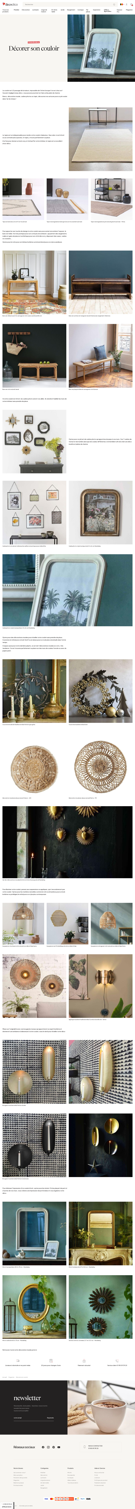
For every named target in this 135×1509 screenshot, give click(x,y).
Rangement (71, 10)
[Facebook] (43, 1448)
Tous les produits (73, 1483)
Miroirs (70, 1472)
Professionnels (18, 1485)
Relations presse (19, 1483)
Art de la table (54, 11)
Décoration (26, 10)
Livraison (97, 1477)
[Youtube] (59, 1448)
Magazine (129, 10)
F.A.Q (96, 1475)
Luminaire (35, 10)
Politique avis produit (100, 1480)
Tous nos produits (5, 11)
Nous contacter (99, 1472)
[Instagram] (48, 1448)
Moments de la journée (20, 1477)
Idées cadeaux (72, 1480)
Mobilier (16, 10)
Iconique (81, 10)
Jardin (63, 10)
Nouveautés (71, 1475)
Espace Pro (119, 11)
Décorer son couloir (22, 1377)
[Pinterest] (53, 1448)
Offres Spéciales (107, 10)
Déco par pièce (18, 1475)
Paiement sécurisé (99, 1483)
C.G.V (15, 1506)
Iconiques (70, 1477)
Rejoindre (50, 1418)
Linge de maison (44, 11)
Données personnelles (26, 1506)
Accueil (4, 1377)
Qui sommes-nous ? (20, 1472)
